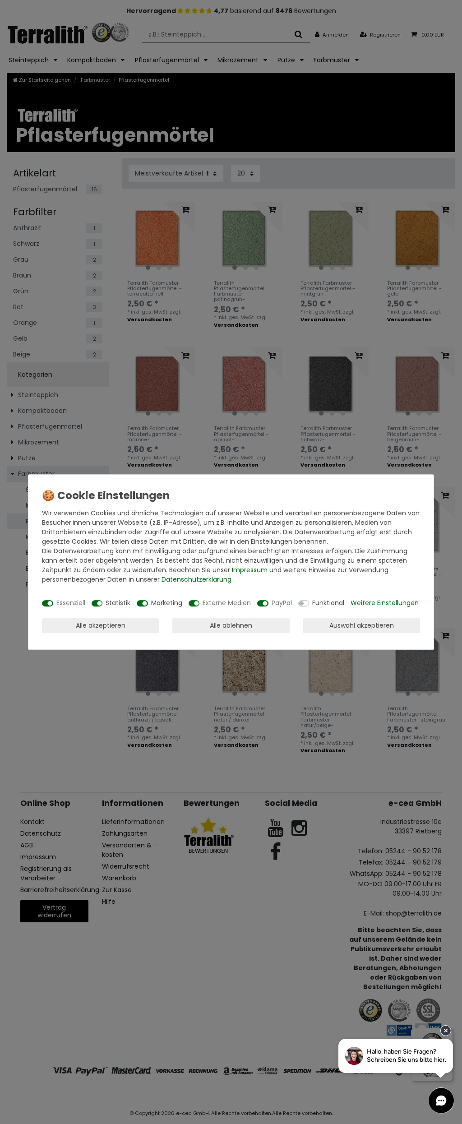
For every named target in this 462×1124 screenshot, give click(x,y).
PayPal (282, 602)
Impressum (250, 569)
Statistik (118, 602)
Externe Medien (227, 602)
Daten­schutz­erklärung (196, 579)
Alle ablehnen (231, 625)
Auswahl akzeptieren (361, 625)
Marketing (166, 602)
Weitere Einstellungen (385, 602)
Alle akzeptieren (100, 625)
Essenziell (70, 602)
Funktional (328, 602)
